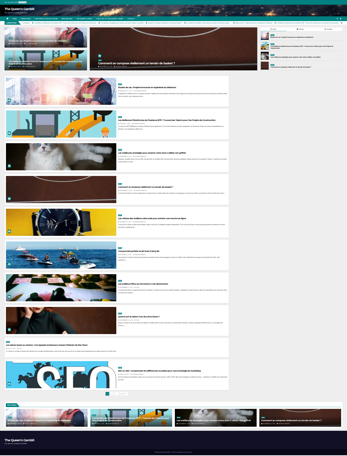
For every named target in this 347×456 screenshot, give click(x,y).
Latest (274, 29)
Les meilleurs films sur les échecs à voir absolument (143, 284)
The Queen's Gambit (19, 9)
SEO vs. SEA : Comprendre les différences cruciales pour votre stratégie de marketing (159, 371)
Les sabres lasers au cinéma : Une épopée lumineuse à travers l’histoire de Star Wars (46, 345)
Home (14, 19)
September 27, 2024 (126, 287)
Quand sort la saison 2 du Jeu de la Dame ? (139, 316)
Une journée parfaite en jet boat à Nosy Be (138, 251)
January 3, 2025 (15, 66)
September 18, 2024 (126, 320)
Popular (301, 29)
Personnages (67, 19)
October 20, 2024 (126, 222)
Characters (26, 19)
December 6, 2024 (126, 156)
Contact (131, 19)
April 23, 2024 (124, 374)
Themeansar (189, 452)
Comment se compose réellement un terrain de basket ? (291, 67)
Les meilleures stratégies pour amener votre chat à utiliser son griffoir (296, 57)
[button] (337, 18)
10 (121, 394)
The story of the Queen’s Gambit (110, 19)
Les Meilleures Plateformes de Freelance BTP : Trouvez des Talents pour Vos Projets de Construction (45, 62)
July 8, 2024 (12, 348)
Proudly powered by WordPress (163, 452)
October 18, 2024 (126, 254)
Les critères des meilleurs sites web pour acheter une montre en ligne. (152, 218)
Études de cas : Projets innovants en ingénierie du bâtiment (38, 41)
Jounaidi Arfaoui (31, 43)
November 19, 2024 (126, 190)
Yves (137, 287)
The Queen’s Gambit (84, 19)
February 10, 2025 (16, 43)
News (10, 38)
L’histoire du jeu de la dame (46, 19)
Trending (329, 29)
